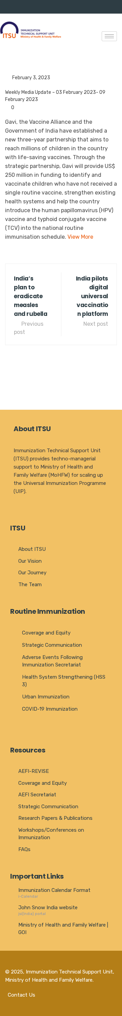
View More (80, 237)
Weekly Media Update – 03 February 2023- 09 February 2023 (55, 95)
